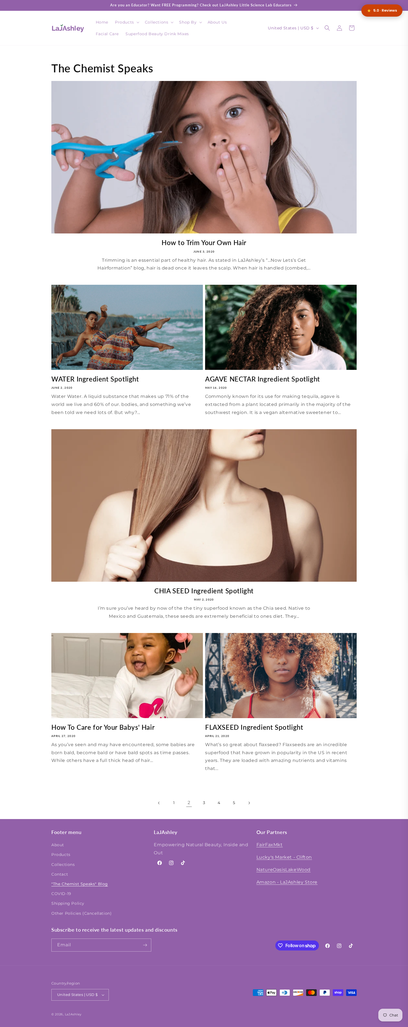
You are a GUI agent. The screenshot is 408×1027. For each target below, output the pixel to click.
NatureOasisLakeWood (283, 869)
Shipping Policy (67, 903)
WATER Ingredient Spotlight (95, 379)
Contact (59, 874)
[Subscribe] (145, 945)
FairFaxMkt (269, 844)
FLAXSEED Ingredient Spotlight (254, 727)
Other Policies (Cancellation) (81, 913)
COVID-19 (61, 893)
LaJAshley (73, 1014)
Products (60, 854)
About (57, 844)
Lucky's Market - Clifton (284, 857)
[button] (127, 22)
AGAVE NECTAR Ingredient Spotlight (262, 379)
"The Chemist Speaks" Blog (79, 883)
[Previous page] (159, 803)
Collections (63, 864)
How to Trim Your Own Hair (204, 242)
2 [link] (189, 802)
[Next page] (249, 803)
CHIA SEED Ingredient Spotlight (204, 591)
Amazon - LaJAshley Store (287, 882)
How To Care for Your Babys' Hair (103, 727)
